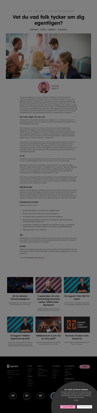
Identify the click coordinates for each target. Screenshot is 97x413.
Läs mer (76, 400)
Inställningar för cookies (84, 406)
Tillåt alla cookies (68, 406)
